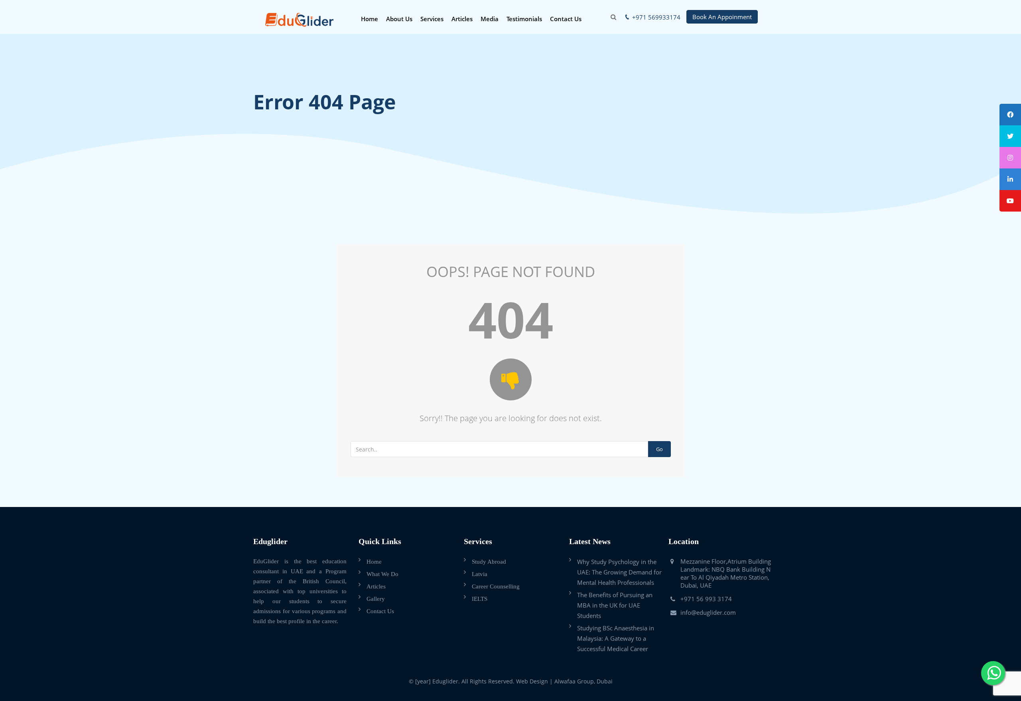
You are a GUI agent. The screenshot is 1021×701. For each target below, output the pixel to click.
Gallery (376, 599)
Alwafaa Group (574, 681)
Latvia (479, 574)
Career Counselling (496, 586)
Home (369, 19)
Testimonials (524, 19)
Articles (462, 19)
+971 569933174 (656, 17)
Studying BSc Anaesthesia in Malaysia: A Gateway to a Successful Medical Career (615, 638)
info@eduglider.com (708, 612)
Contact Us (565, 19)
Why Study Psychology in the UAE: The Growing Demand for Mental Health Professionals (619, 572)
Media (490, 19)
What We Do (382, 574)
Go (659, 449)
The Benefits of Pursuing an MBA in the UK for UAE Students (614, 605)
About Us (399, 19)
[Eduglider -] (299, 19)
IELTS (479, 599)
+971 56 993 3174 (706, 599)
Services (431, 19)
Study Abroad (489, 561)
